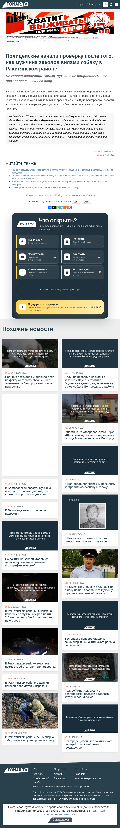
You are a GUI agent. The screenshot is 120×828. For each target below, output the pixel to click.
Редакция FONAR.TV (104, 151)
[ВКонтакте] (50, 207)
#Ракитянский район (38, 195)
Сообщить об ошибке (41, 780)
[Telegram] (62, 207)
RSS (35, 769)
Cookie (37, 807)
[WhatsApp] (58, 207)
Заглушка (60, 778)
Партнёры (81, 769)
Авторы (58, 774)
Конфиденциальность (88, 778)
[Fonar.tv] (15, 4)
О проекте (60, 769)
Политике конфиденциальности (76, 798)
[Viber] (70, 207)
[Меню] (116, 5)
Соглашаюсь (61, 819)
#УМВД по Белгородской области (74, 195)
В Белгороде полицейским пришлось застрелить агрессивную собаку (45, 187)
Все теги (38, 774)
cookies (59, 792)
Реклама (80, 774)
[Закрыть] (116, 46)
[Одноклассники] (66, 207)
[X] (54, 207)
